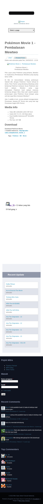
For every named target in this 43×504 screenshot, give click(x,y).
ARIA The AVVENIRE (13, 303)
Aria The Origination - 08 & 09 (15, 343)
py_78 (7, 455)
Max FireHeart (10, 461)
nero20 (7, 473)
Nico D (7, 407)
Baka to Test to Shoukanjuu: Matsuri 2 (11, 441)
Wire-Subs (16, 495)
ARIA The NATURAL (12, 310)
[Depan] (21, 21)
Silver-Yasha (10, 369)
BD (21, 136)
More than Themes (24, 500)
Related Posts (20, 58)
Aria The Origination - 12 (14, 323)
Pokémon (16, 136)
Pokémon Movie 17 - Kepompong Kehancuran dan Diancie (17, 426)
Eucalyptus (9, 438)
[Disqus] (21, 169)
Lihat (10, 58)
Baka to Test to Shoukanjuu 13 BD (10, 419)
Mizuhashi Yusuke (11, 479)
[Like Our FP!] (20, 8)
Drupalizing (36, 499)
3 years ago (22, 411)
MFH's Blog (9, 368)
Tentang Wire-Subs (12, 297)
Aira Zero (8, 485)
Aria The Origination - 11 (14, 330)
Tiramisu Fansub (11, 366)
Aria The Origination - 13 (14, 317)
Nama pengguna (7, 379)
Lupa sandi (7, 390)
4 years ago (38, 426)
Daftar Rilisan (10, 284)
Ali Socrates (9, 430)
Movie (25, 136)
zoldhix (7, 467)
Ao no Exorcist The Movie (14, 290)
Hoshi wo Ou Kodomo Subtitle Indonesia (12, 434)
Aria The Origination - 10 (14, 336)
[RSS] (23, 8)
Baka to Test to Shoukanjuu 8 (9, 411)
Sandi (3, 385)
